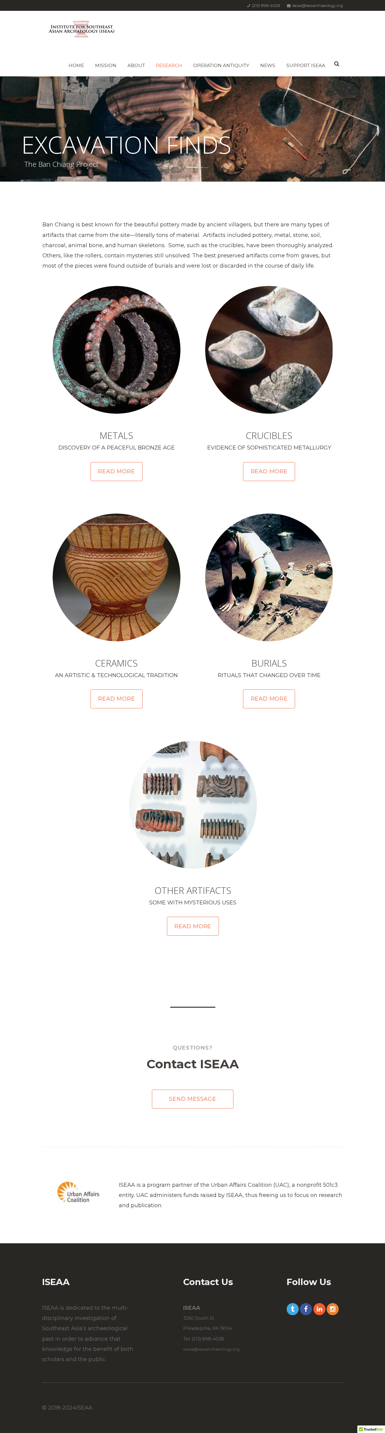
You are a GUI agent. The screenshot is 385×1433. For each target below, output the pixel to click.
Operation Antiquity (221, 65)
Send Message (192, 1099)
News (267, 65)
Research (169, 65)
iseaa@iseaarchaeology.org (211, 1349)
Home (76, 65)
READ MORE (116, 471)
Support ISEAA (305, 65)
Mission (105, 65)
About (136, 65)
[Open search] (337, 64)
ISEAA (84, 1407)
